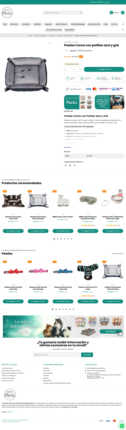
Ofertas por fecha (94, 24)
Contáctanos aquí (7, 368)
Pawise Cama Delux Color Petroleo (38, 218)
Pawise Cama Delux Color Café (13, 218)
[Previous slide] (3, 239)
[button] (54, 239)
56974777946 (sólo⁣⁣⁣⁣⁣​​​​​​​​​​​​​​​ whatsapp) (96, 370)
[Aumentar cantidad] (80, 69)
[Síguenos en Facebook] (123, 29)
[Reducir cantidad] (65, 69)
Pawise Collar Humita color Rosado (38, 288)
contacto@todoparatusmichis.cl (96, 368)
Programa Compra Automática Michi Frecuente (57, 383)
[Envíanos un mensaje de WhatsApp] (122, 425)
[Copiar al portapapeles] (74, 165)
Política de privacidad (8, 378)
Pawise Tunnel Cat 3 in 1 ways (88, 288)
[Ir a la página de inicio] (7, 13)
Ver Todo (114, 24)
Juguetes (48, 24)
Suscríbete (87, 355)
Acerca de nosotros (7, 380)
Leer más (70, 2)
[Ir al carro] (122, 12)
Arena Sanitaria (48, 373)
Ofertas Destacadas (78, 24)
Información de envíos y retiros (11, 370)
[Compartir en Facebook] (65, 165)
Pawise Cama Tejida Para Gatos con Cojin (112, 218)
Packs (106, 24)
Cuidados (37, 24)
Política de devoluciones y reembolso (13, 373)
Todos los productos (40, 35)
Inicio (5, 24)
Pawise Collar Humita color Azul (63, 288)
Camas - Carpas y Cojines (65, 35)
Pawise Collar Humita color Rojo (13, 288)
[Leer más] (63, 326)
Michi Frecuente (61, 24)
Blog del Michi (69, 30)
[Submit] (81, 13)
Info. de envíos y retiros (54, 30)
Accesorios (25, 24)
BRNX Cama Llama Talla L (63, 217)
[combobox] (63, 13)
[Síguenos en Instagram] (123, 24)
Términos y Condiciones (9, 375)
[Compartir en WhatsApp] (70, 165)
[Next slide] (122, 239)
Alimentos (13, 24)
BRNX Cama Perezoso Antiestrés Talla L (88, 218)
